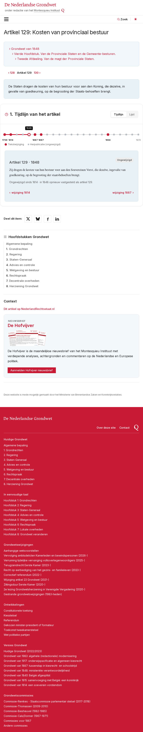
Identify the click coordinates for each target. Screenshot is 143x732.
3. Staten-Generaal (15, 459)
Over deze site (106, 427)
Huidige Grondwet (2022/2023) (23, 651)
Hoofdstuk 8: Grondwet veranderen (26, 534)
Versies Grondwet (15, 645)
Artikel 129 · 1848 (24, 162)
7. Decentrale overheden (19, 479)
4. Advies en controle (17, 464)
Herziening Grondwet (23, 286)
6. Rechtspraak (13, 474)
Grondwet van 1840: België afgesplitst (27, 675)
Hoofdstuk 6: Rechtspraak (20, 524)
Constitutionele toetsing (18, 610)
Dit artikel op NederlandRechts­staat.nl (29, 309)
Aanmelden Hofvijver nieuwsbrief (31, 370)
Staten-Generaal (20, 259)
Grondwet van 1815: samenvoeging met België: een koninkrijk (41, 680)
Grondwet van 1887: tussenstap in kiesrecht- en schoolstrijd (40, 665)
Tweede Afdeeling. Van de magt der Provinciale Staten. (55, 59)
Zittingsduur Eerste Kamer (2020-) (24, 584)
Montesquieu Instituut (47, 10)
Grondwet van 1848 (25, 49)
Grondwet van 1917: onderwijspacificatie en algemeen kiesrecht (43, 660)
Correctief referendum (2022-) (23, 574)
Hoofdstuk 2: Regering (17, 505)
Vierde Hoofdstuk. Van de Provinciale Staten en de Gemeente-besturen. (65, 54)
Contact (124, 427)
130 (36, 72)
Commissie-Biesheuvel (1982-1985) (25, 711)
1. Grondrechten (13, 450)
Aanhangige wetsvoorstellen (21, 550)
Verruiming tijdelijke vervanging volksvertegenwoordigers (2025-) (44, 560)
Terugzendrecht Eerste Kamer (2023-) (27, 565)
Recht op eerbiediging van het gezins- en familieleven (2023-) (42, 570)
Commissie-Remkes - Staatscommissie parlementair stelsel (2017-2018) (47, 701)
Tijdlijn (118, 114)
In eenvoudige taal (16, 494)
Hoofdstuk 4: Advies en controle (24, 514)
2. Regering (11, 455)
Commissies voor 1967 (17, 720)
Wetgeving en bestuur (24, 270)
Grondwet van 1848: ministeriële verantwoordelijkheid (37, 670)
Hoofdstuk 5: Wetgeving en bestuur (25, 519)
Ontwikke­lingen (14, 604)
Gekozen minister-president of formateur (29, 625)
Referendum (11, 620)
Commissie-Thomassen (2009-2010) (26, 706)
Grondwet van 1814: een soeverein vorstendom (33, 685)
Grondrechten (18, 249)
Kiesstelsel (10, 615)
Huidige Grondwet (15, 439)
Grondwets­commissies (18, 695)
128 (12, 72)
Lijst (131, 114)
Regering (15, 254)
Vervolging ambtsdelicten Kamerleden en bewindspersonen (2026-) (46, 555)
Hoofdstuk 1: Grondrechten (20, 500)
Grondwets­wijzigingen (18, 544)
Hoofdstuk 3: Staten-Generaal (22, 510)
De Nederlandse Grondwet (30, 5)
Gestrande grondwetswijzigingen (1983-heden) (33, 594)
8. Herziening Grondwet (18, 484)
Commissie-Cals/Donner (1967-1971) (26, 715)
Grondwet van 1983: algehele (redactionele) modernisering (40, 656)
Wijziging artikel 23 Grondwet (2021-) (26, 579)
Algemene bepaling (19, 243)
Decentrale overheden (24, 281)
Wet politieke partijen (17, 634)
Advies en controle (22, 265)
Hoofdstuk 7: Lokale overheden (23, 529)
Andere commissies (16, 725)
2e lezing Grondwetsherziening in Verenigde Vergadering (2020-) (44, 589)
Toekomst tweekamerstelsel (21, 629)
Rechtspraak (17, 275)
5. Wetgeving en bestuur (19, 469)
